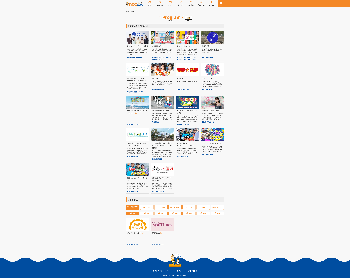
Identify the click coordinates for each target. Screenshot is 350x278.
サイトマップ (158, 271)
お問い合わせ (192, 271)
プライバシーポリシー (175, 271)
